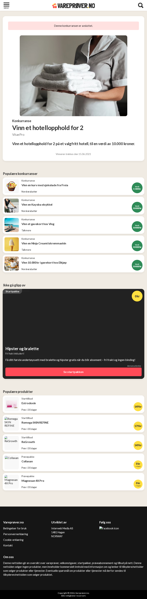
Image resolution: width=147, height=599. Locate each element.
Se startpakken (73, 371)
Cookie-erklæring (13, 539)
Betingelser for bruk (15, 528)
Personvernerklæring (15, 534)
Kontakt (8, 545)
